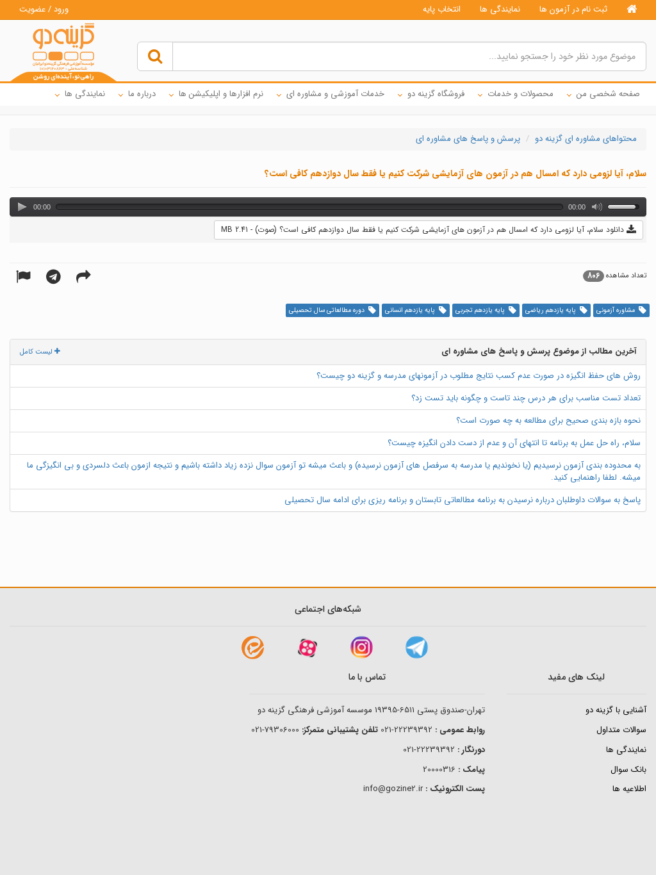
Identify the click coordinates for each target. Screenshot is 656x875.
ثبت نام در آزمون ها (573, 9)
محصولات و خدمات (521, 94)
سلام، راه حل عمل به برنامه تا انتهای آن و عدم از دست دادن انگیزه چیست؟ (514, 443)
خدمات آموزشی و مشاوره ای (335, 94)
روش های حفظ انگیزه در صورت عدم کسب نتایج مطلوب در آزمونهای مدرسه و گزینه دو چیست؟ (478, 375)
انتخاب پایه (442, 9)
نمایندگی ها (500, 9)
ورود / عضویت (44, 9)
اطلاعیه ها (629, 789)
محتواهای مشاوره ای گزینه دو (586, 138)
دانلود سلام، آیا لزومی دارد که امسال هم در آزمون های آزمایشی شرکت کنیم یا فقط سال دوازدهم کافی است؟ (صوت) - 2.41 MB (424, 230)
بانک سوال (628, 769)
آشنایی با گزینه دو (616, 710)
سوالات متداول (621, 730)
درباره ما (142, 94)
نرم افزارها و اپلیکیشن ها (221, 94)
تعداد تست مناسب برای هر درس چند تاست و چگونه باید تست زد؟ (526, 398)
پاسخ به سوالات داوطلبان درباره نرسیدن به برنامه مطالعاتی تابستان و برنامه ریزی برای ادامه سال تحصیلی (462, 500)
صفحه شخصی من (608, 94)
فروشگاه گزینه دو (435, 94)
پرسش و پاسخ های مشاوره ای (468, 138)
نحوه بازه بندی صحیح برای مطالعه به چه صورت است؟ (548, 420)
